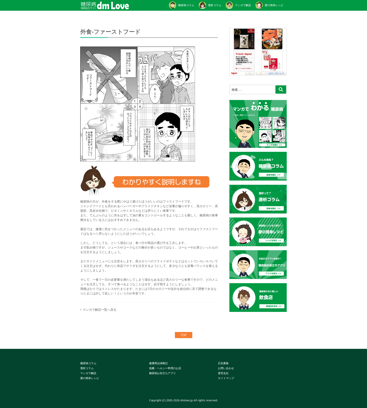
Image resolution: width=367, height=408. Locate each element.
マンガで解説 (88, 373)
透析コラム (87, 368)
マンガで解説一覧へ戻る (99, 309)
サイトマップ (226, 378)
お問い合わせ (226, 368)
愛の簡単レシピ (89, 378)
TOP (184, 335)
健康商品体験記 (158, 363)
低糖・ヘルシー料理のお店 (165, 368)
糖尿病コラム (88, 363)
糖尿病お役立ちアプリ (162, 373)
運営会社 (223, 373)
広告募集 (223, 363)
